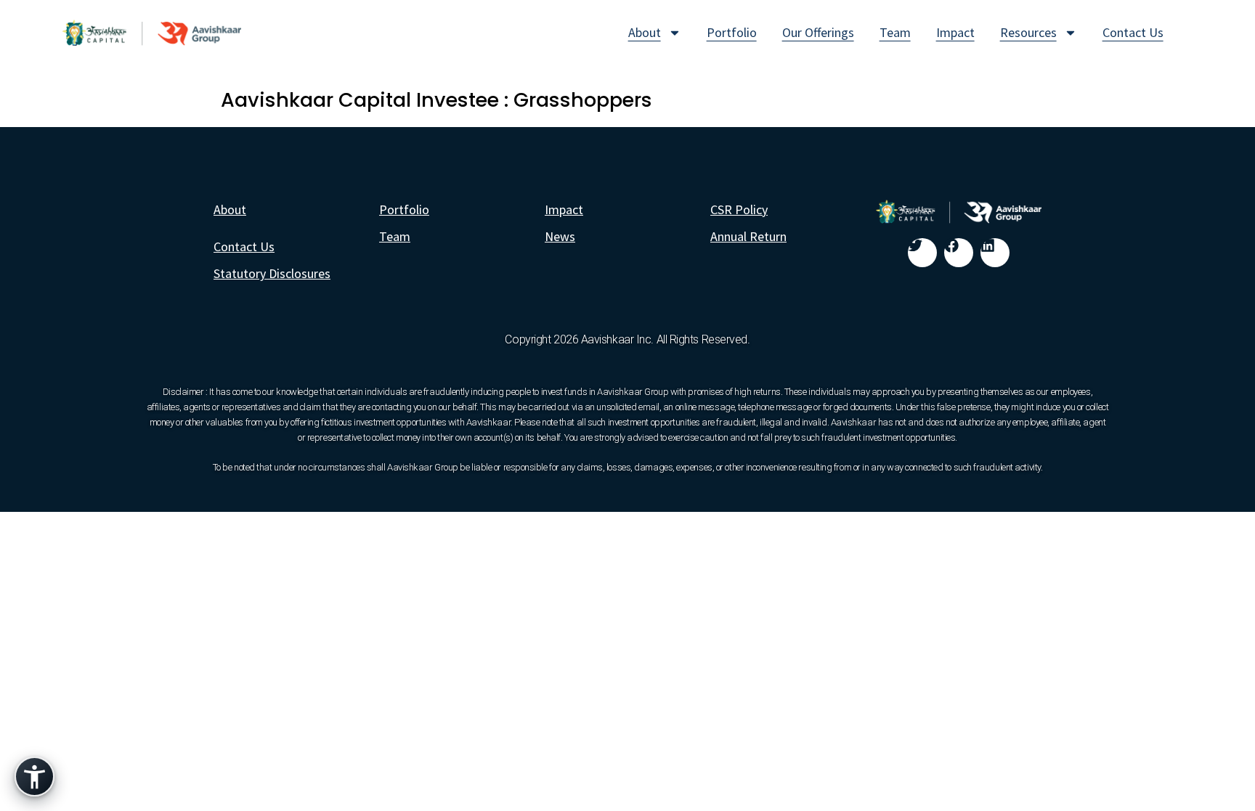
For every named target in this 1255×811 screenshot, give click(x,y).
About (644, 32)
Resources (1028, 32)
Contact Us (1132, 32)
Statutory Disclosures (272, 273)
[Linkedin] (995, 252)
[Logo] (151, 32)
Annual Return (748, 236)
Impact (955, 32)
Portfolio (732, 32)
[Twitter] (922, 252)
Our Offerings (818, 32)
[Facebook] (958, 252)
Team (895, 32)
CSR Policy (739, 209)
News (560, 236)
